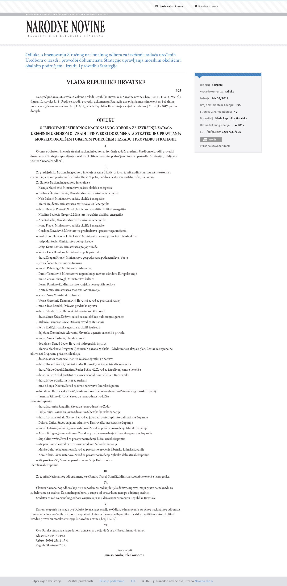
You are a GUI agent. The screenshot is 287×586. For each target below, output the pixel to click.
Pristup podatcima (112, 581)
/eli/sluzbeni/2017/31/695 (224, 132)
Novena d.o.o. (204, 581)
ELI (133, 581)
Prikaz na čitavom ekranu (215, 146)
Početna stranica (208, 6)
